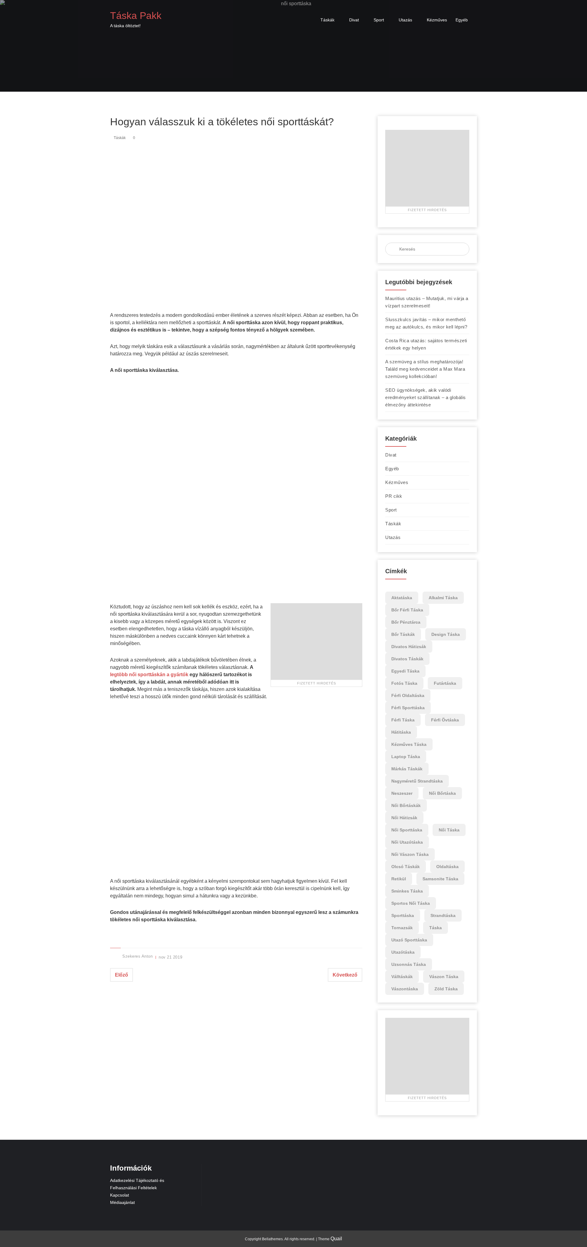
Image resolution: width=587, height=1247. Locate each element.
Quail (336, 1238)
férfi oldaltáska (407, 695)
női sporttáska (406, 829)
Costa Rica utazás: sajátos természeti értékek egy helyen (426, 344)
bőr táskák (403, 634)
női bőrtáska (442, 793)
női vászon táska (410, 854)
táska (435, 927)
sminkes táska (407, 891)
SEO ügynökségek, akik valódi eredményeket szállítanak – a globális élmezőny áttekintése (425, 397)
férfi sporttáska (408, 707)
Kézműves (437, 19)
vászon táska (443, 976)
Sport (379, 19)
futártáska (445, 683)
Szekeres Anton (137, 956)
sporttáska (402, 915)
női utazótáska (407, 842)
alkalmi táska (443, 597)
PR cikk (393, 496)
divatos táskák (407, 658)
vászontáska (404, 988)
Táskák (327, 19)
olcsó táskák (405, 866)
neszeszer (401, 793)
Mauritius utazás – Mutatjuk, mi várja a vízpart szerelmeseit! (426, 302)
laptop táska (405, 756)
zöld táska (446, 988)
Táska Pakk (135, 15)
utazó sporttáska (409, 939)
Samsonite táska (440, 878)
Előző (121, 974)
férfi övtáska (445, 719)
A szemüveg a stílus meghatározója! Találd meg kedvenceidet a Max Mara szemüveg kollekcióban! (425, 369)
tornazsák (402, 927)
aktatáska (401, 597)
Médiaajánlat (122, 1202)
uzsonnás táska (408, 964)
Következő (345, 974)
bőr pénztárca (405, 622)
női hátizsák (404, 817)
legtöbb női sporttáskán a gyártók (149, 674)
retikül (398, 878)
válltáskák (402, 976)
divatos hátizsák (408, 646)
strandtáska (443, 915)
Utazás (405, 19)
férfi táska (403, 719)
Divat (354, 19)
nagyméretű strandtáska (417, 781)
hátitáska (401, 732)
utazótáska (403, 952)
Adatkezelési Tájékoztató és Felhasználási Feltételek (137, 1184)
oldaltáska (447, 866)
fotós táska (404, 683)
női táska (449, 829)
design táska (445, 634)
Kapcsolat (119, 1195)
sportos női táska (410, 903)
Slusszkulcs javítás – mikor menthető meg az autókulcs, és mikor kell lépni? (426, 323)
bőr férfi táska (407, 609)
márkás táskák (407, 768)
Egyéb (462, 19)
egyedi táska (405, 671)
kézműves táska (408, 744)
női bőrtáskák (406, 805)
